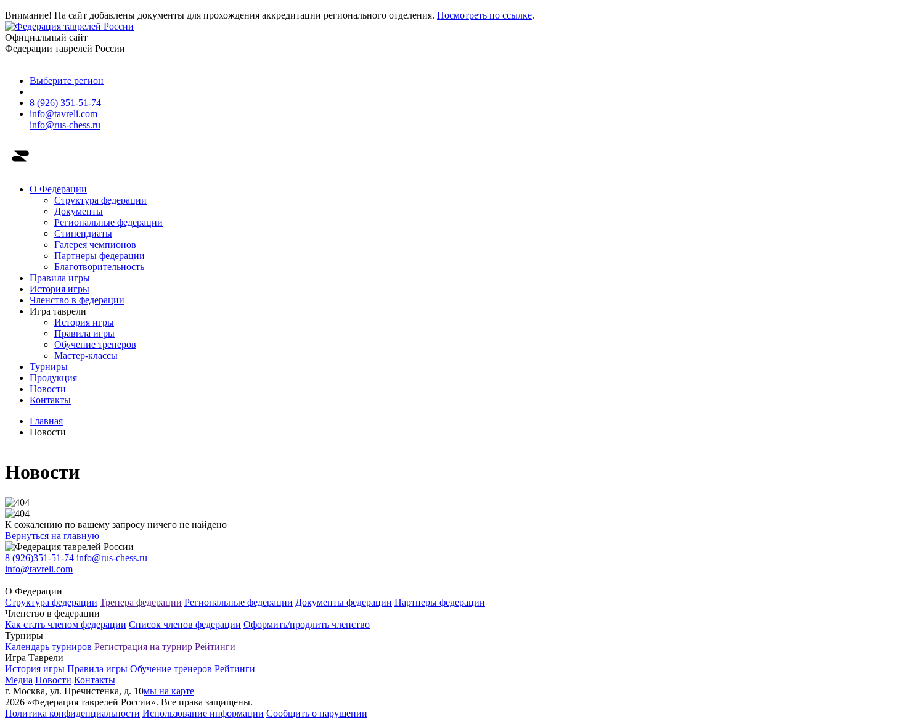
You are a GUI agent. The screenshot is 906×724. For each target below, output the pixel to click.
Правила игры (60, 278)
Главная (46, 421)
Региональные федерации (108, 222)
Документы (78, 211)
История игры (59, 289)
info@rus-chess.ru (65, 125)
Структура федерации (100, 200)
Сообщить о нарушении (316, 713)
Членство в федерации (77, 300)
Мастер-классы (86, 355)
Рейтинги (215, 646)
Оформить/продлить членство (306, 624)
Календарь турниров (48, 646)
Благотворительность (99, 266)
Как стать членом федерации (65, 624)
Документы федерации (343, 602)
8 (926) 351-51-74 (65, 102)
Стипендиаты (83, 233)
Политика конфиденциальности (72, 713)
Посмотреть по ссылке (484, 15)
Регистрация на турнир (143, 646)
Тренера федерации (141, 602)
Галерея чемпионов (95, 244)
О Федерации (58, 189)
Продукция (53, 377)
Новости (48, 389)
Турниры (49, 366)
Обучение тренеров (95, 344)
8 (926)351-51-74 (39, 558)
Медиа (19, 680)
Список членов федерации (185, 624)
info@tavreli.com (63, 114)
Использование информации (203, 713)
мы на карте (169, 691)
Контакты (50, 400)
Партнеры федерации (99, 255)
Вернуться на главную (52, 535)
